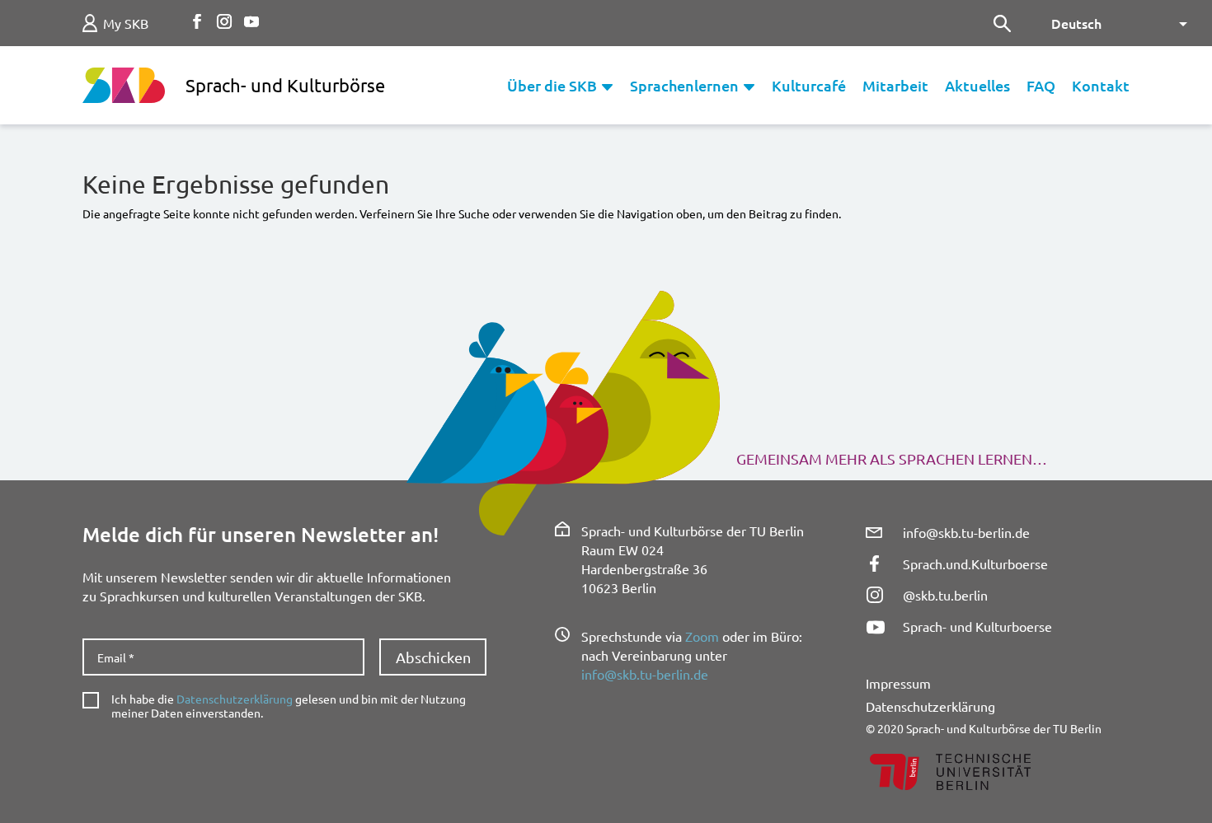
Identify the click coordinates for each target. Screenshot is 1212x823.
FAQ (1040, 85)
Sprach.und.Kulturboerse (975, 563)
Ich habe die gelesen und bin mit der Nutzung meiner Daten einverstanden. (288, 706)
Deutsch (1076, 23)
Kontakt (1101, 85)
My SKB (125, 23)
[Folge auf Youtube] (251, 21)
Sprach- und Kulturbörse (285, 85)
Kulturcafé (809, 85)
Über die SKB (552, 85)
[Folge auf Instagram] (224, 21)
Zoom (702, 636)
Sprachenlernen (684, 85)
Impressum (898, 683)
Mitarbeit (895, 85)
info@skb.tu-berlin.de (644, 674)
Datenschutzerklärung (234, 698)
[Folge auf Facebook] (197, 21)
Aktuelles (977, 85)
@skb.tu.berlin (945, 595)
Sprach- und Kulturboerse (977, 626)
